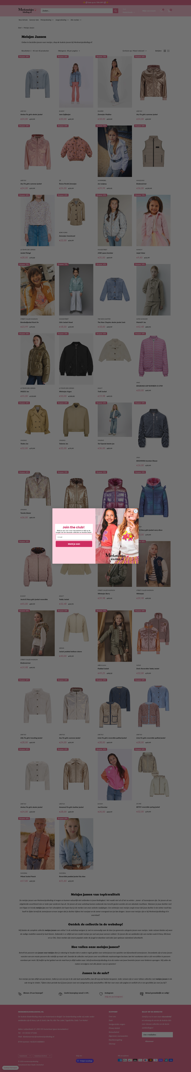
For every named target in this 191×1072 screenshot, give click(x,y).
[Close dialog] (136, 511)
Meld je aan (74, 544)
